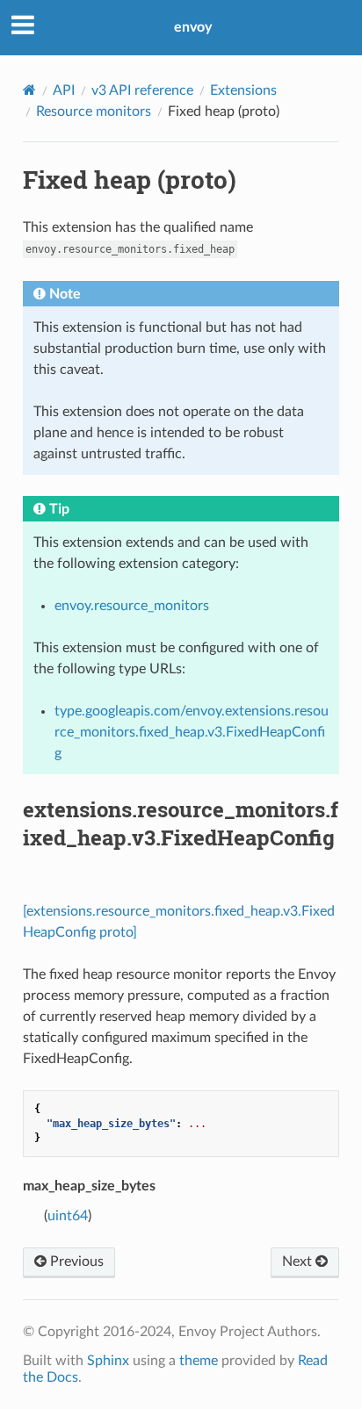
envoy (193, 27)
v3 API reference (142, 90)
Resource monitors (93, 111)
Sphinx (108, 1361)
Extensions (243, 90)
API (64, 90)
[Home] (29, 90)
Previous (75, 1261)
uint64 (67, 1216)
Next (298, 1261)
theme (198, 1361)
